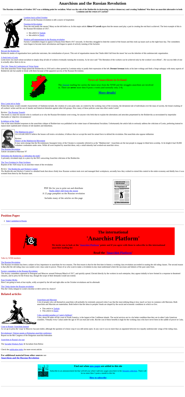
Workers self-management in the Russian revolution (44, 39)
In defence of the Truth (10, 121)
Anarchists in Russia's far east (13, 340)
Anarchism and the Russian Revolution (20, 358)
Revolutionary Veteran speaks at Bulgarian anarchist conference (26, 333)
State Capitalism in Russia (16, 221)
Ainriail (65, 85)
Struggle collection (129, 371)
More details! (107, 92)
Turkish (42, 33)
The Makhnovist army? (24, 132)
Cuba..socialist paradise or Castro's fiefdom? (54, 315)
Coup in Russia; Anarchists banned (15, 326)
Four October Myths (9, 280)
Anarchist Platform (89, 245)
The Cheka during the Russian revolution (17, 286)
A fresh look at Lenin (9, 57)
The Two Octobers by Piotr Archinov (16, 162)
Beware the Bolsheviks (10, 51)
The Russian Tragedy (16, 112)
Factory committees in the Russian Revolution (19, 271)
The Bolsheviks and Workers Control (23, 169)
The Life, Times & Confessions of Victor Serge (20, 66)
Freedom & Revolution (33, 24)
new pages (95, 366)
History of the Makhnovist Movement (30, 141)
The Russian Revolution (10, 149)
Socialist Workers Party (14, 344)
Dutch (41, 35)
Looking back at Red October (35, 17)
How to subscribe (98, 377)
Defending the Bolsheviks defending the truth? (20, 156)
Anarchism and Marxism (47, 300)
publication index (16, 349)
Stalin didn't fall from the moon (63, 190)
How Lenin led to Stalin (10, 103)
